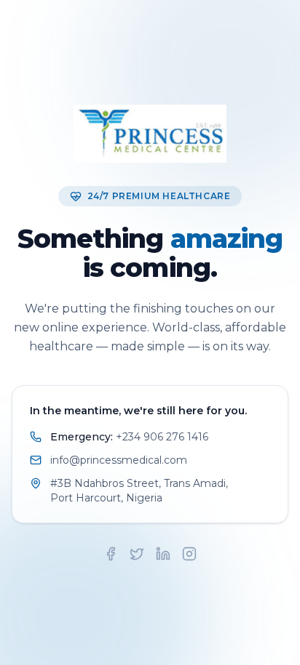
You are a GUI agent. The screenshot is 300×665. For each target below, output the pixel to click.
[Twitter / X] (137, 554)
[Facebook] (110, 554)
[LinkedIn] (163, 554)
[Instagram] (189, 554)
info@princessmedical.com (118, 460)
